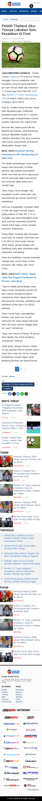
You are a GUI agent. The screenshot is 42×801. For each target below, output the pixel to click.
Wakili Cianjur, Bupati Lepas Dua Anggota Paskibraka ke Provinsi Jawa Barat (19, 277)
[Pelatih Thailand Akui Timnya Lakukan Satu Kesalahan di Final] (33, 442)
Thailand (14, 76)
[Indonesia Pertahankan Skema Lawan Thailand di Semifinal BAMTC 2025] (33, 427)
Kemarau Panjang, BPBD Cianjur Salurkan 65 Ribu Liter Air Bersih (27, 459)
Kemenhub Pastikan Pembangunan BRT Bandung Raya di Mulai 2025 (20, 154)
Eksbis (4, 11)
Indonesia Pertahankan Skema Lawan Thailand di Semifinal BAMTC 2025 (14, 425)
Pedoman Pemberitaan (6, 700)
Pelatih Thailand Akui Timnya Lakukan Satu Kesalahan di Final (12, 440)
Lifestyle (13, 11)
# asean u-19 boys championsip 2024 (18, 384)
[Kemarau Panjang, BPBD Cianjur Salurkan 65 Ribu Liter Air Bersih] (6, 461)
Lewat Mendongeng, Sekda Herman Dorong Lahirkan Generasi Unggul (19, 580)
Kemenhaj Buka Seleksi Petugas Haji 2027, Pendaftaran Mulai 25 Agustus (20, 555)
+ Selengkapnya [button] (32, 789)
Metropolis (23, 11)
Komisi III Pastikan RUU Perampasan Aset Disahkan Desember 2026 (26, 473)
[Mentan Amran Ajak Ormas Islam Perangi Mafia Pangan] (6, 521)
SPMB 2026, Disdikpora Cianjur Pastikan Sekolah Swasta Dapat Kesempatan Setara (17, 538)
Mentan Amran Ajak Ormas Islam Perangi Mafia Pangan (26, 518)
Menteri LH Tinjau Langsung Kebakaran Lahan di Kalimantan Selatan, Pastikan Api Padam (26, 489)
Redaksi (4, 692)
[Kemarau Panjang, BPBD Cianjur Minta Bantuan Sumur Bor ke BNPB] (6, 507)
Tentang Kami (5, 695)
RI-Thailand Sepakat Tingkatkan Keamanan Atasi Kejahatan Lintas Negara (12, 409)
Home (6, 19)
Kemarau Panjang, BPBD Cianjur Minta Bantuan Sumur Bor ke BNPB (27, 505)
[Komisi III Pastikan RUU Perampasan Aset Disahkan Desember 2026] (6, 476)
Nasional (19, 694)
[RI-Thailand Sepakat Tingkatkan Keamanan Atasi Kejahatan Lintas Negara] (33, 410)
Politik (18, 699)
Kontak (4, 690)
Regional (19, 701)
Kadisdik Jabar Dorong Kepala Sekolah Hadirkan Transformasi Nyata (20, 562)
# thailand (7, 388)
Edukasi (34, 11)
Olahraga (14, 19)
